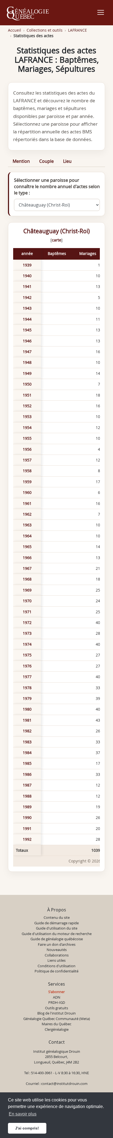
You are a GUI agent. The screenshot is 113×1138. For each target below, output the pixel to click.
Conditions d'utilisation (56, 965)
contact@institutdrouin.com (64, 1083)
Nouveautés (57, 949)
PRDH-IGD (56, 1002)
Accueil (14, 30)
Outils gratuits (56, 1007)
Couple (46, 161)
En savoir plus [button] (22, 1114)
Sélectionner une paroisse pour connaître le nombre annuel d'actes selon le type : (57, 186)
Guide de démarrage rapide (56, 922)
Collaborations (57, 955)
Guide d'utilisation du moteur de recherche (57, 933)
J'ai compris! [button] (27, 1128)
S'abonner (56, 991)
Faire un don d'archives (56, 944)
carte (56, 240)
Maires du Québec (56, 1023)
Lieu (67, 161)
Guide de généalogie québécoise (56, 938)
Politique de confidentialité (56, 971)
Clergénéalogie (57, 1029)
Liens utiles (56, 960)
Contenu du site (57, 917)
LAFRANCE (77, 30)
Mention (21, 161)
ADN (56, 997)
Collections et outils (45, 30)
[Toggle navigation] (101, 12)
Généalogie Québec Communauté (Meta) (56, 1018)
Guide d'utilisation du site (56, 928)
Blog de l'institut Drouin (56, 1013)
